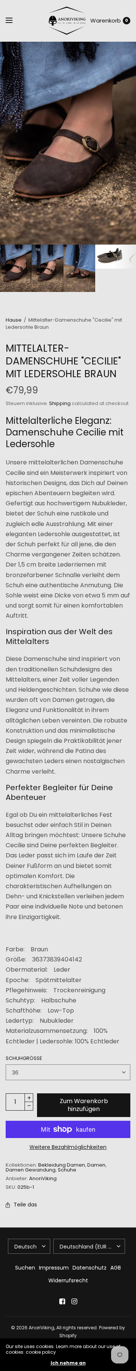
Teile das (25, 1204)
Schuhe (67, 1169)
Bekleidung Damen (61, 1164)
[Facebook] (62, 1301)
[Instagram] (74, 1301)
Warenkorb (105, 20)
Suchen (25, 1267)
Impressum (54, 1267)
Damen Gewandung (31, 1169)
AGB (115, 1267)
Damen (96, 1164)
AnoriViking (43, 1178)
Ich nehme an (68, 1363)
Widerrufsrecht (68, 1280)
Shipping (60, 403)
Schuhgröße (24, 1058)
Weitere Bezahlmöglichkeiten (68, 1147)
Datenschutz (90, 1267)
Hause (14, 319)
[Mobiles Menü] (14, 20)
